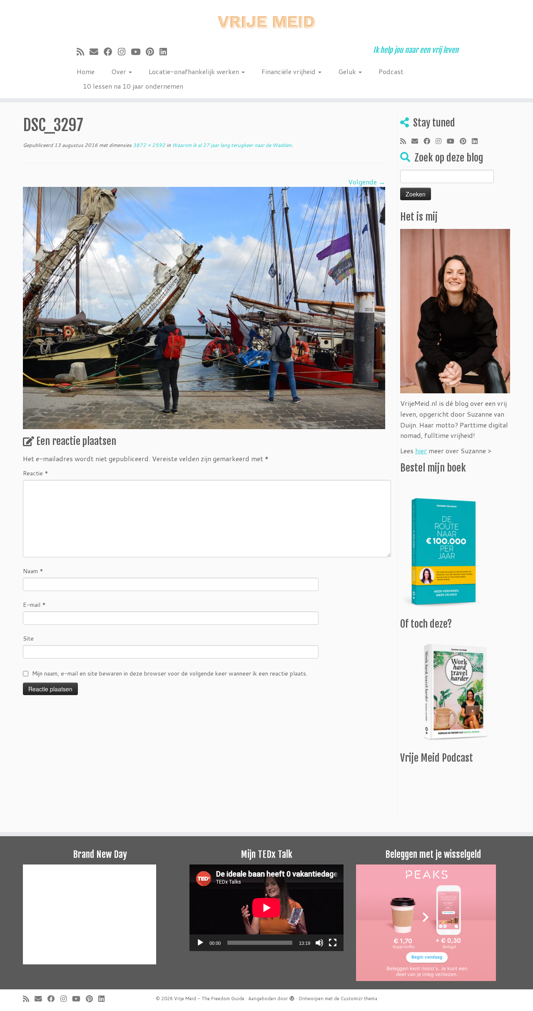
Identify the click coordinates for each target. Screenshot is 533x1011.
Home (86, 71)
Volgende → (366, 181)
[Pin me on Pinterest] (152, 51)
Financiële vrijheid (289, 71)
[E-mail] (97, 51)
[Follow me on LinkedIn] (165, 51)
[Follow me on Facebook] (111, 51)
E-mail (34, 605)
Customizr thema (359, 998)
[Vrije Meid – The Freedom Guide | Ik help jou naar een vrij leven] (266, 19)
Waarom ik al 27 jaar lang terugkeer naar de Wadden (231, 145)
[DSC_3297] (204, 307)
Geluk (348, 71)
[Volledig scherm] (333, 943)
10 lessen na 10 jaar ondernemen (133, 86)
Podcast (391, 71)
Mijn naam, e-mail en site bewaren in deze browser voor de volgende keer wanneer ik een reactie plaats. (169, 673)
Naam (33, 571)
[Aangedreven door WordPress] (292, 997)
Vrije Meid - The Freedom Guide (209, 998)
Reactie (35, 473)
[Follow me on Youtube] (138, 51)
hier (421, 450)
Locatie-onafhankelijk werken (195, 71)
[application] (266, 907)
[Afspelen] (200, 943)
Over (119, 71)
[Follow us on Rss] (83, 51)
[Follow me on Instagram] (124, 51)
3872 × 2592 (148, 145)
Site (28, 638)
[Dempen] (319, 943)
